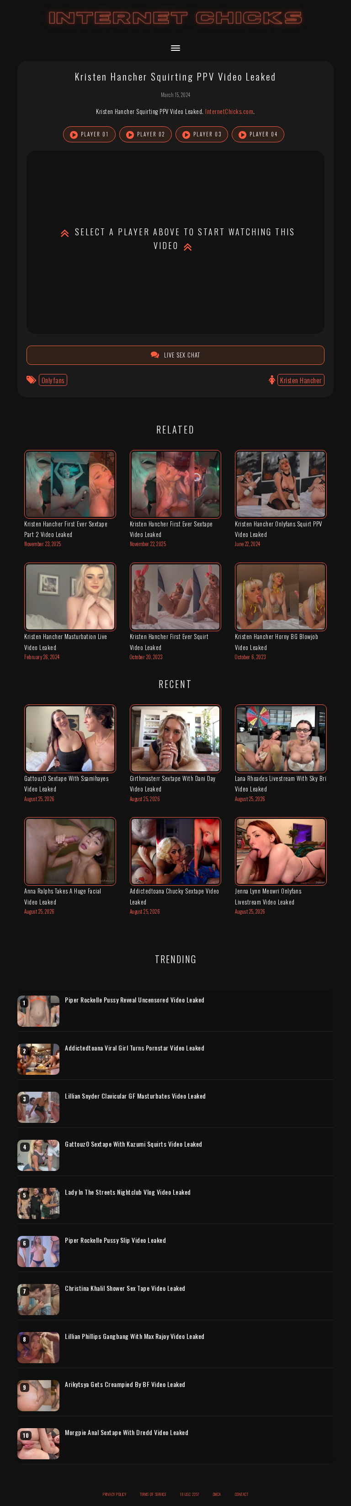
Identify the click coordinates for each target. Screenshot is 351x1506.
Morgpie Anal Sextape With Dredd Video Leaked (126, 1432)
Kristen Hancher (301, 380)
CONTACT (242, 1494)
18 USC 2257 (189, 1494)
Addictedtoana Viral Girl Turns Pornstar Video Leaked (134, 1048)
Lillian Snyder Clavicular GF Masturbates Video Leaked (135, 1096)
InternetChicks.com (229, 111)
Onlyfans (53, 380)
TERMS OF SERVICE (153, 1494)
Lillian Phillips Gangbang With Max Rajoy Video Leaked (135, 1336)
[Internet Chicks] (175, 26)
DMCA (217, 1494)
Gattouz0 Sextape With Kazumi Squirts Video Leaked (133, 1144)
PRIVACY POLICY (114, 1494)
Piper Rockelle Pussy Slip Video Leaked (115, 1240)
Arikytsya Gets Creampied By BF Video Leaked (125, 1384)
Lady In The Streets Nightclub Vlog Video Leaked (128, 1192)
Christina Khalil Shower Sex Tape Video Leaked (125, 1288)
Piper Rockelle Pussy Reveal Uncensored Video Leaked (135, 1000)
